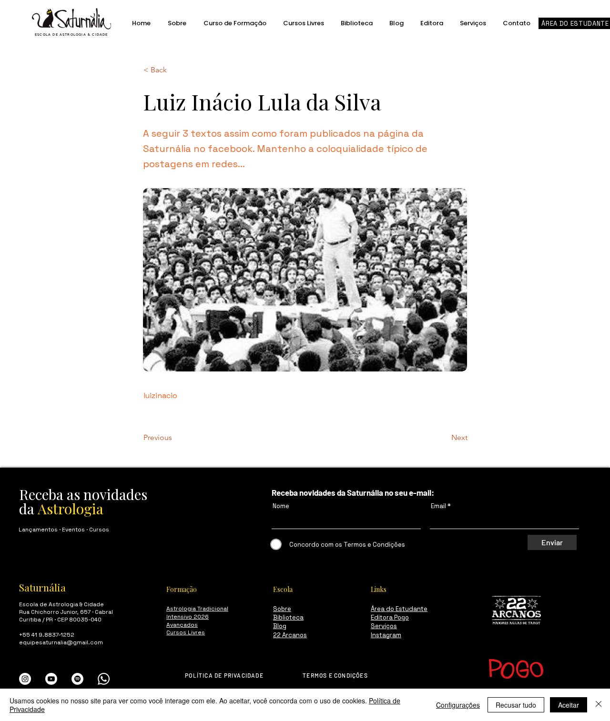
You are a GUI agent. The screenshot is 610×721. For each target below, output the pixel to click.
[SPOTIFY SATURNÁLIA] (77, 679)
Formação (181, 589)
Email (438, 506)
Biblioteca (288, 617)
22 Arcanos (290, 635)
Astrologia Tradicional (197, 608)
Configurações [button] (458, 705)
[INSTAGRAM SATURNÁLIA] (25, 679)
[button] (174, 70)
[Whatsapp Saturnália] (104, 679)
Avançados (182, 625)
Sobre (282, 609)
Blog (279, 626)
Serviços (384, 626)
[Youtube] (51, 679)
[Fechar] (598, 704)
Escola (283, 589)
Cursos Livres (185, 632)
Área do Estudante (399, 609)
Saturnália (42, 587)
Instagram (386, 635)
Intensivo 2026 (187, 617)
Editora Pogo (390, 617)
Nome (281, 506)
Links (378, 589)
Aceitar (568, 705)
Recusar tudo (516, 705)
